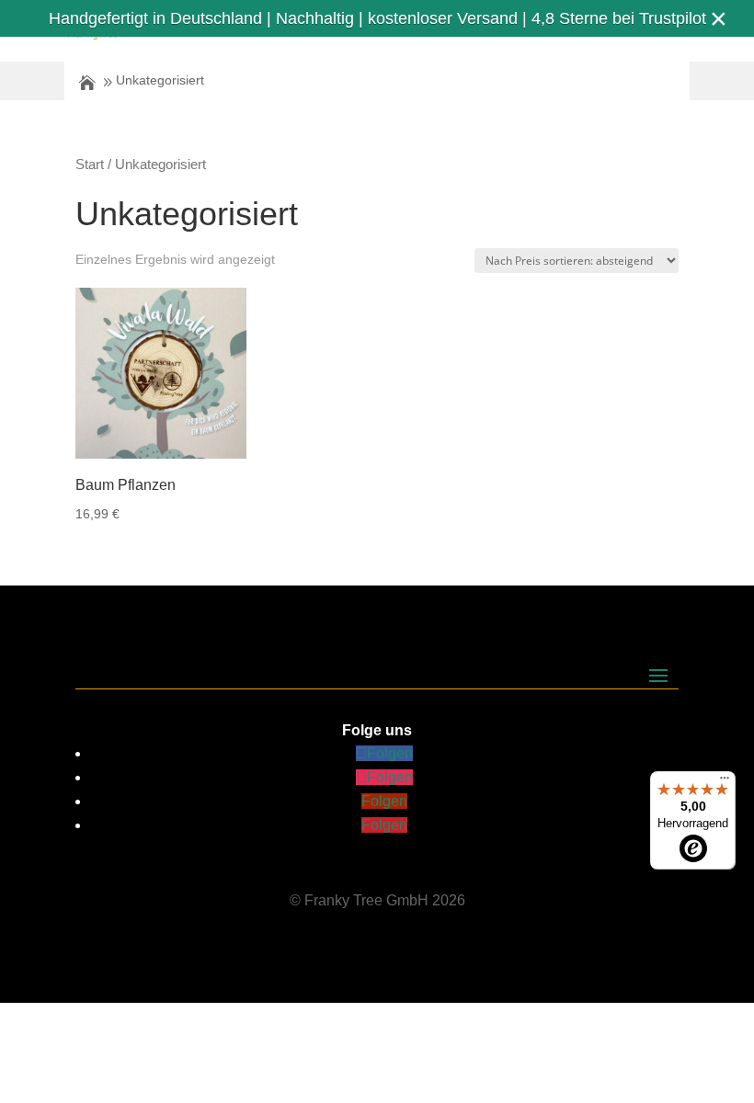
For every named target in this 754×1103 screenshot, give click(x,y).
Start (89, 164)
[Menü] (725, 782)
